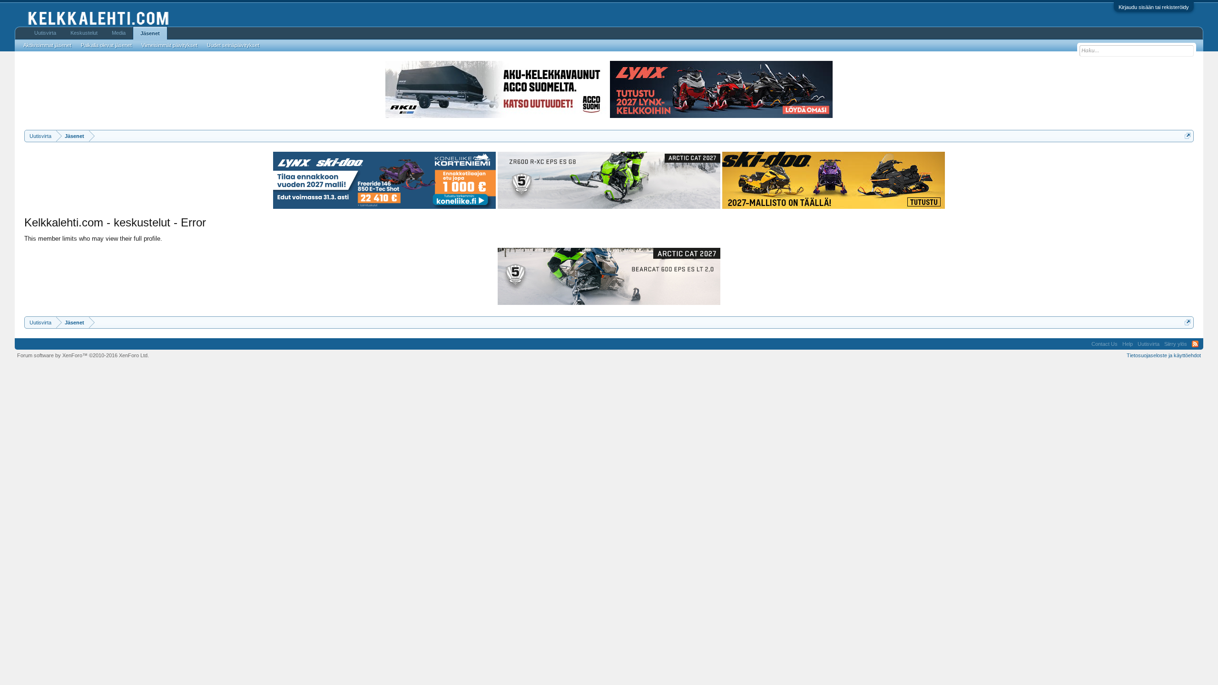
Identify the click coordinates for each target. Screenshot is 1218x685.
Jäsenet (150, 33)
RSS (1195, 344)
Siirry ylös (1175, 344)
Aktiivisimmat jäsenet (47, 45)
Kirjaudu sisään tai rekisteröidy (1154, 7)
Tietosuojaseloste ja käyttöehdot (1164, 355)
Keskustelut (84, 33)
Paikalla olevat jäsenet (106, 45)
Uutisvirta (45, 33)
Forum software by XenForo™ (83, 355)
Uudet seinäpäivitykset (233, 45)
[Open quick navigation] (1188, 136)
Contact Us (1104, 344)
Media (119, 33)
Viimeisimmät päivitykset (169, 45)
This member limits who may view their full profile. (93, 238)
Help (1127, 344)
